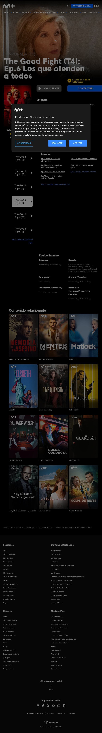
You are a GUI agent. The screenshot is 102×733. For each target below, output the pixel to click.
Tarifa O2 (54, 661)
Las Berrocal (55, 573)
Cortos (5, 569)
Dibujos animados (57, 592)
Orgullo (5, 603)
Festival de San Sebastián (60, 588)
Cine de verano (8, 573)
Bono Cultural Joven (58, 658)
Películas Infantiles (10, 577)
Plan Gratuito (89, 12)
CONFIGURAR (24, 143)
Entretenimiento (9, 599)
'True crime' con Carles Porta (61, 584)
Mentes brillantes (46, 359)
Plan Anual (55, 654)
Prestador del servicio (35, 713)
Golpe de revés (75, 511)
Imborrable (74, 410)
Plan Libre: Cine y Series (59, 643)
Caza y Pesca (55, 599)
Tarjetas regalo (56, 665)
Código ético (55, 632)
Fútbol (25, 12)
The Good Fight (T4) (20, 201)
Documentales (8, 595)
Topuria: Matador (9, 650)
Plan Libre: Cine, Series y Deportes (63, 639)
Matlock (72, 359)
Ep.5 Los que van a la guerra (53, 172)
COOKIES (72, 713)
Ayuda (51, 690)
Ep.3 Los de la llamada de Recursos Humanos (51, 166)
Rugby (5, 646)
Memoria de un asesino (19, 359)
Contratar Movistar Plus (59, 635)
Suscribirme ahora (82, 6)
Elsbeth (12, 410)
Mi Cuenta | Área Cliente (60, 624)
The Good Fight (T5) (20, 216)
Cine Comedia (8, 562)
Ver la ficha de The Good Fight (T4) (55, 184)
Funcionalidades (57, 620)
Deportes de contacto (11, 654)
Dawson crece (45, 511)
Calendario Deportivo (11, 661)
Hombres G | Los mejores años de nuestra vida (67, 577)
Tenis (62, 12)
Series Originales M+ (10, 584)
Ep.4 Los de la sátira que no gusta (82, 166)
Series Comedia (8, 592)
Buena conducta (46, 460)
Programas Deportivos (59, 595)
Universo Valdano (9, 635)
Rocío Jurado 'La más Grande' (62, 580)
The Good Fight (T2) (20, 172)
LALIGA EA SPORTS (9, 624)
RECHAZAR (57, 143)
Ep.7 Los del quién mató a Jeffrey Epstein (51, 177)
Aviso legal (50, 713)
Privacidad (61, 713)
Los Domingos (56, 558)
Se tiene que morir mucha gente (62, 565)
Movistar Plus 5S (56, 603)
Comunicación (56, 669)
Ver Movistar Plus (57, 617)
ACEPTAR (78, 143)
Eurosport (6, 658)
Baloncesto (7, 639)
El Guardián (74, 460)
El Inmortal (55, 569)
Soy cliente (51, 88)
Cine (15, 12)
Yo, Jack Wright (15, 460)
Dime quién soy (45, 410)
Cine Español (8, 558)
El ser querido (56, 551)
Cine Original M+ (9, 554)
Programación (8, 669)
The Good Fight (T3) (20, 187)
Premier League (9, 628)
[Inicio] (9, 6)
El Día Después (8, 632)
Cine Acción (7, 565)
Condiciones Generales (59, 628)
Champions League (10, 620)
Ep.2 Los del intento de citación (84, 159)
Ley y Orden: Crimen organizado (22, 511)
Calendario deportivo (44, 12)
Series (6, 12)
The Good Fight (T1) (20, 158)
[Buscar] (68, 6)
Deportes (74, 12)
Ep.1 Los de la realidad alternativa (50, 160)
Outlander (54, 562)
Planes (53, 646)
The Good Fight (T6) (20, 230)
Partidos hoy (7, 665)
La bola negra (56, 554)
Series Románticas (9, 588)
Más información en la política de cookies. (43, 135)
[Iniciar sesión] (96, 6)
